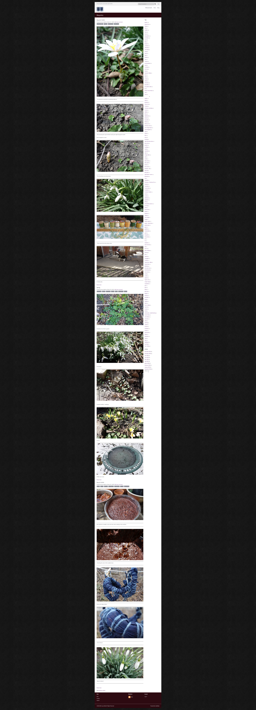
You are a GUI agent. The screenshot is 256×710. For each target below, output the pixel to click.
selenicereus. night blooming (150, 312)
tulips (146, 152)
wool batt (146, 344)
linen (145, 74)
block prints (147, 166)
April (145, 55)
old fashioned (147, 270)
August (146, 43)
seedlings (146, 147)
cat (145, 178)
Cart (158, 3)
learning (146, 252)
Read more (99, 284)
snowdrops (116, 23)
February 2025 (147, 365)
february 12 (147, 123)
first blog (146, 205)
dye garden (147, 35)
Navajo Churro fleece (149, 90)
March (112, 291)
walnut (146, 53)
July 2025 (146, 355)
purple (146, 299)
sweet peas (147, 332)
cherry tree (147, 104)
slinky (146, 320)
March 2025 (147, 363)
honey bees (147, 236)
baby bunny (147, 160)
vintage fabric (147, 154)
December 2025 (148, 351)
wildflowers (147, 342)
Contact (98, 698)
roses (146, 94)
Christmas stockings (149, 108)
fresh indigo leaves (148, 127)
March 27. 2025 (101, 20)
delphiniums (147, 115)
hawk (146, 131)
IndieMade (157, 705)
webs (146, 340)
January (146, 61)
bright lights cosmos (148, 174)
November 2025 (148, 353)
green (146, 233)
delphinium (147, 197)
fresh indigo (147, 217)
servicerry (146, 318)
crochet (146, 195)
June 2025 (147, 357)
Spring (98, 287)
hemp (98, 486)
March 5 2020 (100, 482)
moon (146, 137)
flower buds (147, 209)
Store (155, 7)
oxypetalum (147, 283)
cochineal (146, 67)
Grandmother (147, 231)
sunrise (146, 330)
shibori (121, 486)
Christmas (147, 82)
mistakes (146, 260)
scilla (146, 311)
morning (146, 139)
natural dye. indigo (148, 262)
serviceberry (147, 316)
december (146, 84)
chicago (146, 106)
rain (145, 92)
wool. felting (147, 346)
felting (146, 201)
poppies (146, 293)
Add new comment (119, 22)
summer (146, 326)
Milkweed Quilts (148, 7)
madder (106, 486)
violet (146, 338)
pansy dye (147, 143)
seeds (146, 149)
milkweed (146, 47)
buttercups (147, 176)
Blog (158, 7)
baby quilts (147, 162)
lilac (145, 254)
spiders (146, 98)
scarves (146, 309)
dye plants (147, 119)
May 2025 (146, 359)
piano (146, 287)
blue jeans (147, 172)
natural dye (110, 23)
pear (145, 285)
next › (154, 371)
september (147, 151)
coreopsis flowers (148, 191)
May (145, 41)
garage (146, 219)
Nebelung (146, 266)
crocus (103, 291)
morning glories (148, 63)
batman (146, 164)
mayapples (147, 258)
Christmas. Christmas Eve (150, 182)
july (145, 246)
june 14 (146, 248)
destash (146, 117)
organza (146, 277)
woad (146, 65)
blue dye (146, 170)
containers (147, 190)
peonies (146, 145)
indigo (102, 486)
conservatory (147, 188)
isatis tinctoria (147, 244)
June (146, 32)
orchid (146, 273)
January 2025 (147, 367)
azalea (146, 158)
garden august (147, 221)
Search (98, 700)
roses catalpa (147, 305)
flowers (146, 211)
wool (145, 39)
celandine (99, 291)
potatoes (146, 295)
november (146, 37)
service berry (147, 314)
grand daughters (148, 129)
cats (145, 59)
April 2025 (147, 361)
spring (125, 291)
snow (116, 291)
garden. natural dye (148, 223)
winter (146, 100)
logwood (146, 256)
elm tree (146, 69)
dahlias (146, 112)
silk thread (147, 49)
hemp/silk (146, 234)
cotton (146, 193)
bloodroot (146, 102)
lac (145, 88)
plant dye (146, 291)
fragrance (146, 213)
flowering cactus (148, 125)
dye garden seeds (148, 86)
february (146, 121)
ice (145, 240)
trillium (146, 334)
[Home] (100, 10)
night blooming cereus (149, 141)
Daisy (146, 113)
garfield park (147, 225)
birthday (146, 57)
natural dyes (147, 264)
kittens (146, 133)
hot (145, 238)
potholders (147, 297)
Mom (146, 135)
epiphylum (147, 199)
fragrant (146, 215)
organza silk (147, 279)
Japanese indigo (148, 73)
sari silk (146, 307)
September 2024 (148, 369)
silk (145, 28)
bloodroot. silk (100, 23)
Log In (146, 696)
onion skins (117, 486)
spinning (146, 322)
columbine (147, 186)
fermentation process (149, 203)
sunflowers (147, 328)
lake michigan (147, 250)
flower (146, 207)
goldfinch (146, 229)
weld (145, 156)
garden (105, 23)
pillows (146, 289)
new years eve (147, 268)
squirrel (146, 324)
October (146, 78)
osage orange (147, 281)
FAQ (97, 696)
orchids (146, 275)
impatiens (108, 291)
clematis (146, 184)
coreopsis (146, 45)
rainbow (146, 301)
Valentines (147, 336)
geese (146, 227)
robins (146, 303)
